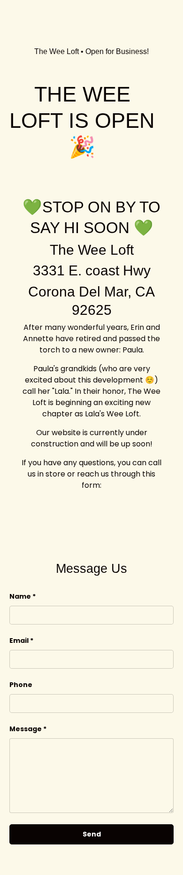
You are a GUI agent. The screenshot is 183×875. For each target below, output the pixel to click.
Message (25, 729)
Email (19, 640)
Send (92, 834)
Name (20, 596)
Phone (20, 684)
